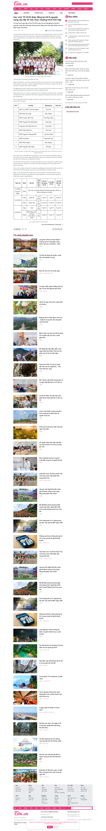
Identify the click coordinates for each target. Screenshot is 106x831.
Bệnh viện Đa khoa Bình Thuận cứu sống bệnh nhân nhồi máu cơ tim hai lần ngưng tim (77, 71)
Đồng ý (50, 827)
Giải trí (56, 799)
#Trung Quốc (46, 681)
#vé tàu (45, 291)
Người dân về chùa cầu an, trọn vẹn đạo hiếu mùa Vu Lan (76, 89)
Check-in (51, 13)
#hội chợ (45, 743)
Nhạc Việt (83, 788)
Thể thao (57, 803)
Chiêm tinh (44, 798)
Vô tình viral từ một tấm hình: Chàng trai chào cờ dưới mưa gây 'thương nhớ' (78, 29)
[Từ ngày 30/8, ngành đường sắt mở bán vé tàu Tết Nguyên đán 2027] (25, 292)
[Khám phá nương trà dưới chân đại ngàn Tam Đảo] (25, 432)
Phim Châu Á (71, 791)
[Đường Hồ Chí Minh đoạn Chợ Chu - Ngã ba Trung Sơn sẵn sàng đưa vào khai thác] (25, 323)
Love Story (44, 789)
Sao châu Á (18, 789)
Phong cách (39, 13)
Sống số (70, 799)
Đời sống (57, 798)
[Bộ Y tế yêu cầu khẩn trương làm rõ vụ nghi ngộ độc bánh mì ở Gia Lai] (25, 385)
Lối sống (26, 13)
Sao (20, 9)
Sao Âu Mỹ (18, 791)
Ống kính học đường (60, 792)
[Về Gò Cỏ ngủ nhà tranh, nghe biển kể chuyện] (25, 307)
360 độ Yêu (44, 791)
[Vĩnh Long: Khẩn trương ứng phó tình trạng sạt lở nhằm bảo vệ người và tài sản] (25, 417)
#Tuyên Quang (47, 480)
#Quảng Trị (46, 650)
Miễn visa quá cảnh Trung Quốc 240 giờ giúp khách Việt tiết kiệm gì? (78, 40)
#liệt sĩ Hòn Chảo (48, 273)
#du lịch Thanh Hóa (48, 712)
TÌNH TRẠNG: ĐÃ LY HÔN (72, 111)
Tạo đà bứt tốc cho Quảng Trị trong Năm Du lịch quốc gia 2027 (78, 53)
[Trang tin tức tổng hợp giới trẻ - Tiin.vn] (20, 3)
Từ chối (56, 827)
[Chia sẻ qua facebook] (23, 229)
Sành (79, 9)
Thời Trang (31, 798)
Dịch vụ (69, 801)
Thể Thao (18, 798)
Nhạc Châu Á (84, 789)
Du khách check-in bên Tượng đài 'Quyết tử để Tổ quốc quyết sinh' (78, 49)
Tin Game (83, 798)
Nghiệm (66, 9)
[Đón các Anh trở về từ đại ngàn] (25, 276)
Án (16, 801)
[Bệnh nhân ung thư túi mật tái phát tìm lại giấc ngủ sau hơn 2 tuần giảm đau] (25, 339)
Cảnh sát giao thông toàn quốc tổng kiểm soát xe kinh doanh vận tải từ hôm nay (78, 45)
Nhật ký (43, 788)
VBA (61, 13)
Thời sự (17, 799)
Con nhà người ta (59, 789)
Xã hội (56, 801)
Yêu (31, 9)
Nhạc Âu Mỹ (84, 791)
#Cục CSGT (46, 699)
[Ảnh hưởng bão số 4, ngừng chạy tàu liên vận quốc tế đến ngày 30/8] (25, 526)
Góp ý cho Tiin (58, 229)
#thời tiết (46, 730)
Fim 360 (48, 9)
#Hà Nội (45, 665)
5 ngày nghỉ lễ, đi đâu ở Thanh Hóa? (77, 33)
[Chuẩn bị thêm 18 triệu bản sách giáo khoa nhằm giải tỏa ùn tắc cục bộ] (25, 401)
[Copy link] (25, 229)
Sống (25, 9)
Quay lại (18, 229)
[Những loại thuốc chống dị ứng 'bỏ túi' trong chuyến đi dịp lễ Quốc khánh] (25, 541)
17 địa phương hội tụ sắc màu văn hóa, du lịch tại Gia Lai (78, 36)
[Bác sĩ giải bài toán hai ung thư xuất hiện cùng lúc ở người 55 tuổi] (25, 463)
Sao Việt (17, 788)
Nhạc (54, 9)
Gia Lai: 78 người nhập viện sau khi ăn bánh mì (78, 25)
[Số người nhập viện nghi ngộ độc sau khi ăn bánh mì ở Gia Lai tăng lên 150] (25, 448)
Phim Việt (70, 788)
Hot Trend (71, 13)
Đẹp (60, 9)
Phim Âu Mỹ (71, 789)
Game (85, 9)
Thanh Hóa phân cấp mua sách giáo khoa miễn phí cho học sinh (78, 21)
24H (42, 9)
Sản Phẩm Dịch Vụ (72, 798)
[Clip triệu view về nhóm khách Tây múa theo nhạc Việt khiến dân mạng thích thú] (25, 479)
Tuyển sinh (57, 788)
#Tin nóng (46, 777)
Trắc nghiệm (45, 799)
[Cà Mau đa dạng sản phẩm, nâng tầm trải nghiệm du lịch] (25, 261)
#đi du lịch (46, 543)
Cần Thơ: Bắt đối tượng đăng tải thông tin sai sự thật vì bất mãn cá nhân (77, 96)
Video (73, 9)
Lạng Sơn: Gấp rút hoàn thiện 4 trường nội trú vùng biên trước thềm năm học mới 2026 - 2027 (77, 80)
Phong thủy (44, 803)
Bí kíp (56, 791)
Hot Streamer (84, 799)
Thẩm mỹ (31, 799)
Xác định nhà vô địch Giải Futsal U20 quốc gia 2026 (76, 62)
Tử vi (43, 801)
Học (36, 9)
